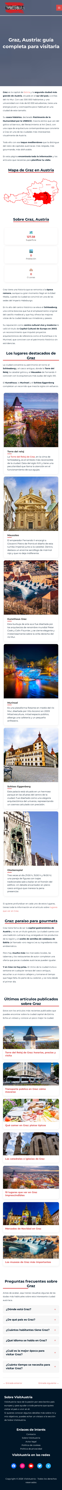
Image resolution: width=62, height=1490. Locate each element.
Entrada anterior (12, 1383)
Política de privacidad (31, 1449)
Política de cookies (31, 1445)
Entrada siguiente (48, 1383)
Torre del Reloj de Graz (23, 456)
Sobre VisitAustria (31, 1438)
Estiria (27, 92)
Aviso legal (31, 1441)
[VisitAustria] (14, 7)
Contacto (31, 1434)
